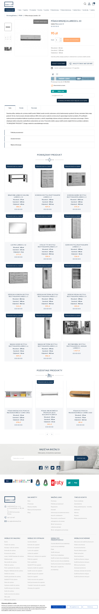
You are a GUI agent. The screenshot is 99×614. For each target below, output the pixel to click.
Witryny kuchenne (79, 565)
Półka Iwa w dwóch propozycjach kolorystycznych (49, 412)
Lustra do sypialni (33, 550)
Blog (29, 512)
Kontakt (53, 509)
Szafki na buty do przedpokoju (60, 558)
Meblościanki (8, 559)
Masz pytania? (82, 63)
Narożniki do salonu (10, 562)
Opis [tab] (10, 108)
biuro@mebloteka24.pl (14, 521)
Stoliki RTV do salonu (10, 579)
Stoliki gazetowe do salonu (12, 576)
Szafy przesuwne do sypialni (36, 582)
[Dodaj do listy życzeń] (57, 74)
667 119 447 (11, 517)
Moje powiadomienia (80, 518)
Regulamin (54, 506)
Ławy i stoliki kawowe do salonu (14, 556)
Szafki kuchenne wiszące (81, 562)
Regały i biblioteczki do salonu (13, 571)
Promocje (31, 504)
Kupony (76, 515)
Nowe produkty (32, 506)
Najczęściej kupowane (34, 509)
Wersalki (7, 597)
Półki (52, 549)
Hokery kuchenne (79, 544)
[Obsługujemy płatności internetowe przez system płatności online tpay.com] (18, 481)
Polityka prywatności (57, 504)
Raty (29, 501)
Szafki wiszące (55, 552)
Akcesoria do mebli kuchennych (84, 542)
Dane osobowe (78, 501)
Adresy (76, 512)
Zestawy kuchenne (80, 568)
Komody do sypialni (34, 544)
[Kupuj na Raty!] (73, 91)
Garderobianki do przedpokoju (60, 543)
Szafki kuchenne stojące (81, 559)
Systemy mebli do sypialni (35, 568)
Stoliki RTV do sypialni (34, 565)
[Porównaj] (53, 74)
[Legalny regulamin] (38, 482)
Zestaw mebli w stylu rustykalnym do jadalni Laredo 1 (77, 346)
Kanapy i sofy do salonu (11, 547)
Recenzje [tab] (34, 108)
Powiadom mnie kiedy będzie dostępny (72, 100)
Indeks (53, 24)
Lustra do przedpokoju (58, 546)
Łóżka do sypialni (33, 553)
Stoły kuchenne (79, 556)
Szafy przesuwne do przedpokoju (61, 564)
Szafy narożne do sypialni (35, 579)
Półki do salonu (9, 565)
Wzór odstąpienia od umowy (59, 530)
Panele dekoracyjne (80, 550)
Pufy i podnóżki (32, 562)
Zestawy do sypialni (34, 588)
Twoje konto (80, 497)
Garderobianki (32, 542)
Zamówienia (78, 504)
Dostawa (53, 501)
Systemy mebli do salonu (12, 585)
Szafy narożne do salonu (11, 594)
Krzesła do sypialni (33, 547)
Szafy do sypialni (33, 576)
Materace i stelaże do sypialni (37, 556)
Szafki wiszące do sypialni (35, 573)
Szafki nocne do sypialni (35, 571)
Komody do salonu (10, 550)
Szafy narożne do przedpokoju (60, 561)
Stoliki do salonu (9, 573)
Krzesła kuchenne (79, 547)
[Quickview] (25, 190)
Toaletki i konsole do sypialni (36, 585)
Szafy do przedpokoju (57, 555)
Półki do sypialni (33, 559)
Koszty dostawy (58, 63)
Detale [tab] (21, 108)
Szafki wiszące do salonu (12, 588)
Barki (6, 542)
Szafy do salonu (9, 591)
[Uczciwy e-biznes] (46, 482)
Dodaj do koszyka (72, 40)
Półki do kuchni (79, 553)
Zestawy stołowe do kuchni (82, 571)
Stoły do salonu (9, 582)
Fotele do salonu (9, 544)
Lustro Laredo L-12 (18, 245)
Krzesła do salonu (10, 553)
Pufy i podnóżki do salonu (12, 568)
